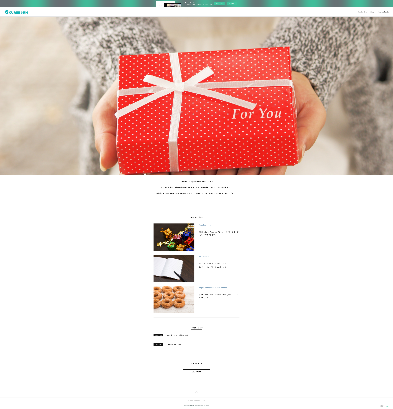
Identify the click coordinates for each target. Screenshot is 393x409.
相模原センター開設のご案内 (178, 335)
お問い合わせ (196, 372)
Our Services (362, 12)
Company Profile (383, 12)
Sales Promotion (205, 225)
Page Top (196, 392)
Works (372, 12)
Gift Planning (204, 256)
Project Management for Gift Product (213, 287)
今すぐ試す (219, 4)
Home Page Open (174, 344)
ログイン (231, 4)
